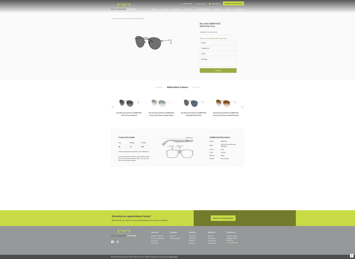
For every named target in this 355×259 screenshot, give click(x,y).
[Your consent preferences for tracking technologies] (352, 256)
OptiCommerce (173, 257)
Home (113, 18)
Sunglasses (119, 18)
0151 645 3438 (233, 242)
